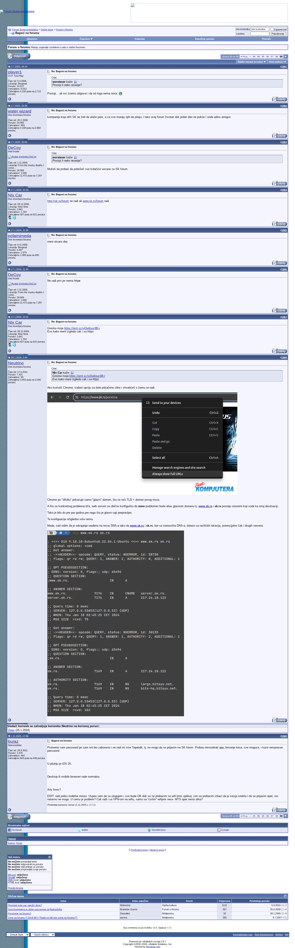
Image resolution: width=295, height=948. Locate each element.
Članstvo (85, 39)
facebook (17, 830)
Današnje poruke (204, 39)
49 (254, 56)
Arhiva (279, 934)
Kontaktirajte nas (242, 934)
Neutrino (16, 363)
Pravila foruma (15, 888)
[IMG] (11, 880)
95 (263, 56)
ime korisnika (243, 29)
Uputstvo (32, 39)
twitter (85, 830)
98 (276, 56)
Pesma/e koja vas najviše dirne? (25, 905)
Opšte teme (47, 29)
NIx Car (15, 195)
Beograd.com (153, 946)
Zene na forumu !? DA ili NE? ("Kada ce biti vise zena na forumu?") (43, 917)
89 (258, 56)
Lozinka (240, 33)
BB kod (12, 874)
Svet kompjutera (264, 934)
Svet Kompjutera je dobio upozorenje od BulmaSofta (35, 909)
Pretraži (266, 39)
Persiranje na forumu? (19, 913)
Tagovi (12, 838)
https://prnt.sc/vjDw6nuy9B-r (82, 328)
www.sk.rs (205, 506)
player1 (15, 72)
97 (272, 56)
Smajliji (11, 877)
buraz (13, 741)
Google (225, 830)
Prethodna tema (139, 850)
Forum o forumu (64, 29)
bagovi (11, 843)
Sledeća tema (157, 850)
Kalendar (140, 39)
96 (267, 56)
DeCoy (14, 147)
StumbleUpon (159, 830)
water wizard (19, 111)
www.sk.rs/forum (93, 201)
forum (19, 843)
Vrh (287, 934)
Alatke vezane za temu (250, 61)
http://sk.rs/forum (58, 201)
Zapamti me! (280, 29)
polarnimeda (19, 235)
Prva (244, 56)
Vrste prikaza (276, 61)
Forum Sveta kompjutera (25, 29)
